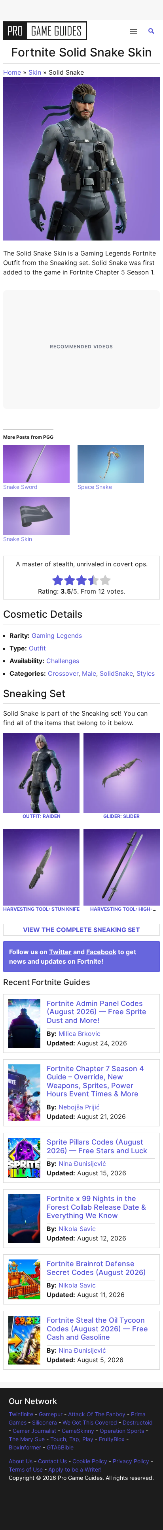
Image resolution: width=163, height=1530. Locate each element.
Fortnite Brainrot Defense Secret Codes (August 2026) (96, 1267)
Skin (34, 72)
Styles (145, 673)
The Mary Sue (27, 1439)
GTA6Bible (60, 1447)
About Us (20, 1461)
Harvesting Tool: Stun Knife (41, 909)
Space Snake (95, 486)
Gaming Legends (57, 635)
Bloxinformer (25, 1447)
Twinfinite (21, 1414)
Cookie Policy (89, 1461)
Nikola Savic (77, 1229)
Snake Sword (20, 486)
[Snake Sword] (36, 464)
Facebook (101, 952)
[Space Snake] (111, 464)
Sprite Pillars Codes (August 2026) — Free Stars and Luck (97, 1146)
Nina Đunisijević (82, 1163)
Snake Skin (17, 539)
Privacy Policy (131, 1461)
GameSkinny (78, 1430)
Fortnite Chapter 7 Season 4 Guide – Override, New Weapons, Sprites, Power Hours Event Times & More (95, 1081)
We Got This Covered (90, 1422)
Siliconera (44, 1422)
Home (12, 72)
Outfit (37, 648)
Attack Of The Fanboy (96, 1414)
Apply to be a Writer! (75, 1469)
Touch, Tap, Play (71, 1439)
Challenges (62, 661)
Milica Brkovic (79, 1034)
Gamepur (51, 1414)
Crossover (63, 673)
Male (89, 673)
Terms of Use (26, 1469)
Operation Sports (122, 1430)
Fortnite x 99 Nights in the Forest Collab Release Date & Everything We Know (96, 1207)
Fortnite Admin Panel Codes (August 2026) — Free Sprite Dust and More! (96, 1011)
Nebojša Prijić (79, 1107)
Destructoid (138, 1422)
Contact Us (52, 1461)
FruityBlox (112, 1439)
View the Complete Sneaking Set (81, 930)
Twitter (60, 952)
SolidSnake (116, 673)
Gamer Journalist (34, 1430)
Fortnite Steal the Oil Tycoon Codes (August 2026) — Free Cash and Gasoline (97, 1328)
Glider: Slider (121, 816)
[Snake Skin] (36, 516)
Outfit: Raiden (42, 816)
